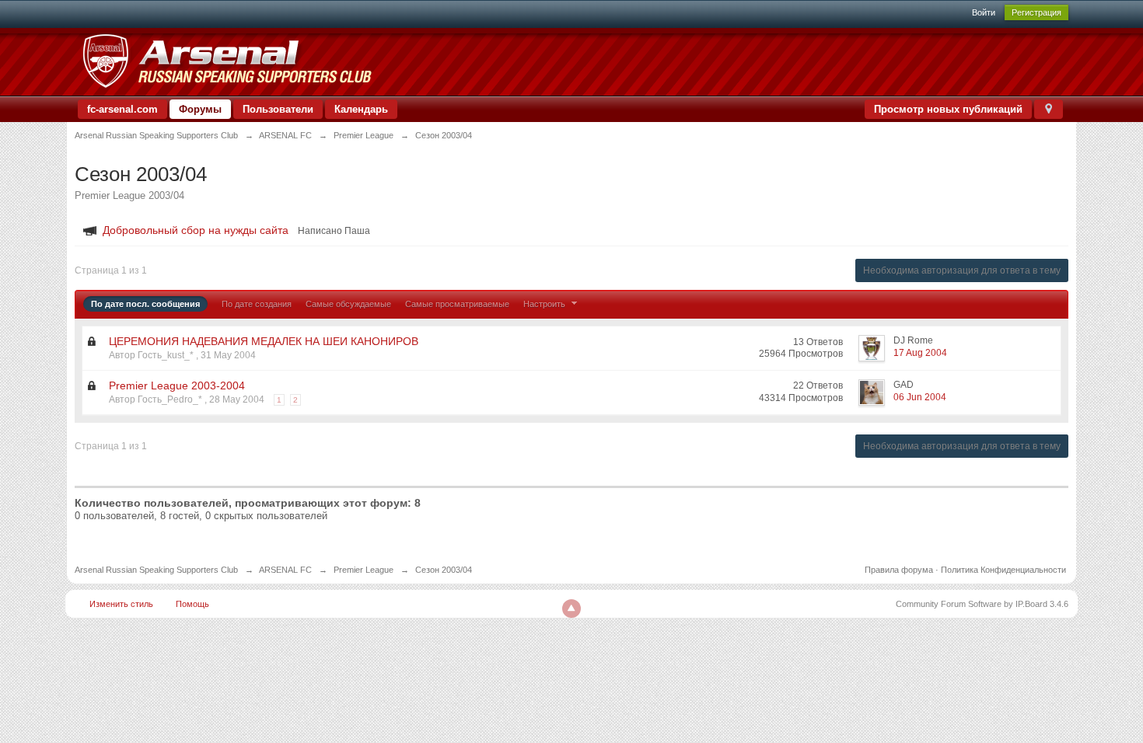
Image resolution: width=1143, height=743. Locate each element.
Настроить (545, 304)
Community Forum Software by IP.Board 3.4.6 (982, 604)
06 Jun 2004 (919, 397)
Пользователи (278, 109)
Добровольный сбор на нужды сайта (195, 230)
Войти (983, 12)
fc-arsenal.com (122, 109)
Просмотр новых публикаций (948, 109)
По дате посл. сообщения (145, 304)
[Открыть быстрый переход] (1048, 109)
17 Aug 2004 (920, 352)
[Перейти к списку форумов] (227, 61)
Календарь (361, 109)
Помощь (192, 604)
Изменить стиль (121, 604)
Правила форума (899, 569)
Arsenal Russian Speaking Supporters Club (156, 569)
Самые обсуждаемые (348, 304)
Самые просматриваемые (457, 304)
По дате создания (257, 304)
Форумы (200, 109)
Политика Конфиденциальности (1003, 569)
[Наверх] (571, 608)
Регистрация (1036, 12)
